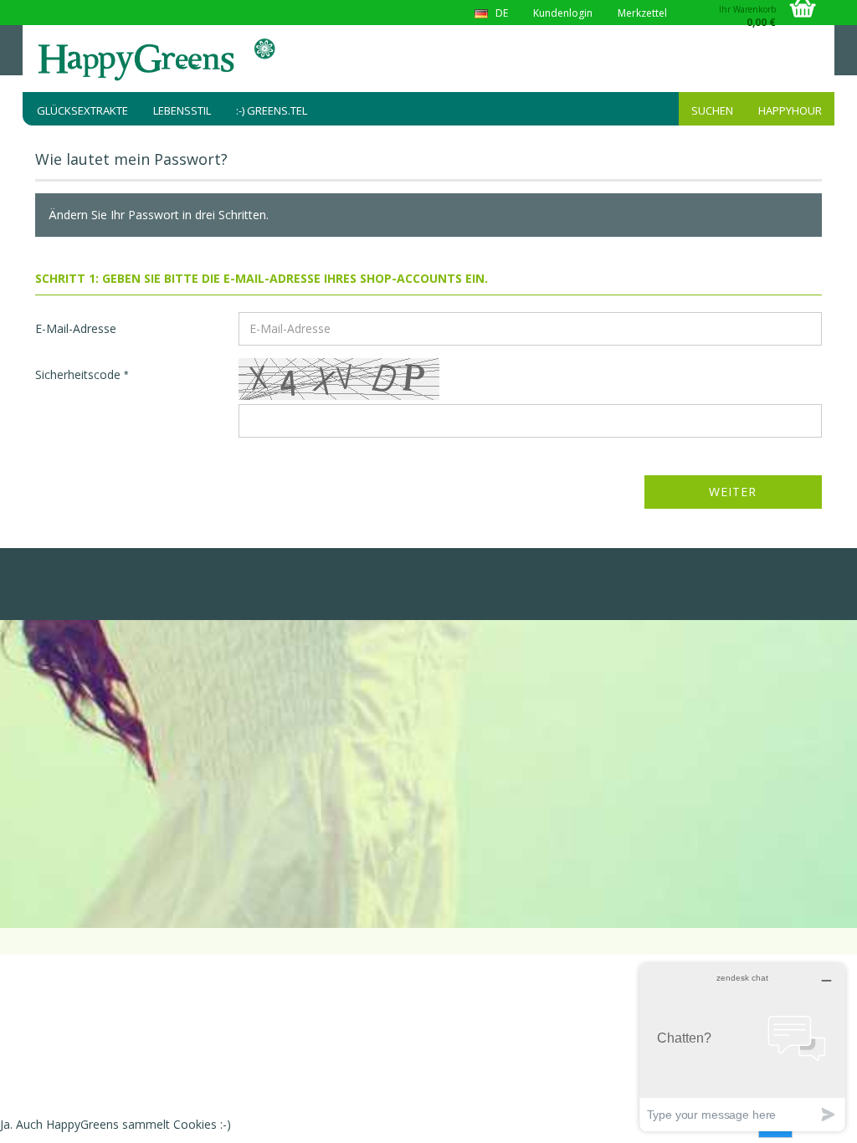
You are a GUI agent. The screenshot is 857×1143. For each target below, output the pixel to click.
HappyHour (790, 110)
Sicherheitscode (79, 374)
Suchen (712, 110)
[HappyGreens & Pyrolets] (157, 58)
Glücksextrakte (82, 110)
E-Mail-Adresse (75, 328)
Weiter (733, 492)
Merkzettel (642, 13)
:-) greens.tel (271, 110)
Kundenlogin (563, 13)
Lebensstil (182, 110)
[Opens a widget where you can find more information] (742, 1047)
